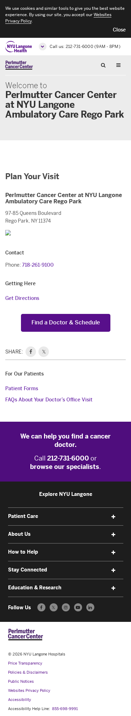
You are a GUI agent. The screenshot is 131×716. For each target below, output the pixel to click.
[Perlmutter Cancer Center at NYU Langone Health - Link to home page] (25, 634)
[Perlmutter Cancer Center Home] (19, 65)
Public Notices (21, 681)
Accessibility (19, 699)
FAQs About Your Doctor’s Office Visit (49, 400)
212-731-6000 (68, 458)
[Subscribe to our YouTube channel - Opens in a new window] (78, 607)
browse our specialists (64, 467)
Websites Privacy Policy (29, 690)
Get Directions (22, 298)
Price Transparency (25, 663)
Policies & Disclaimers (28, 672)
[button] (119, 30)
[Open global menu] (42, 46)
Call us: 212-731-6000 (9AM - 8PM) (85, 46)
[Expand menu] (113, 517)
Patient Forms (21, 389)
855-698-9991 (65, 709)
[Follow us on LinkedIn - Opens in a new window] (90, 607)
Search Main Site (106, 65)
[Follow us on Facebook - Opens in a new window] (41, 607)
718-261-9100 (38, 265)
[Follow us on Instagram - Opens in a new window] (66, 607)
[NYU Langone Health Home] (18, 46)
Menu (121, 65)
